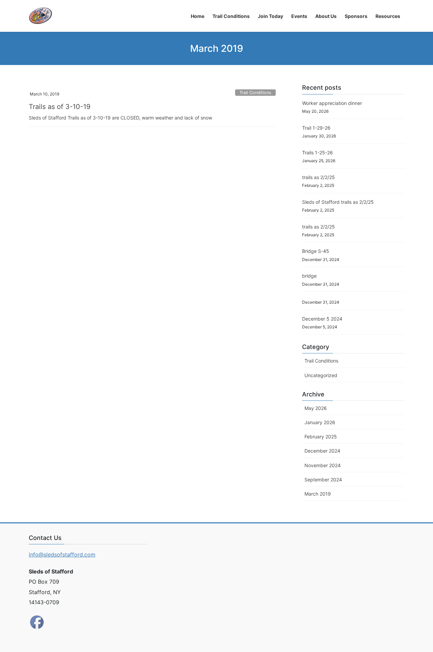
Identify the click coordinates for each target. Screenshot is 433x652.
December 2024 (322, 451)
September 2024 (323, 479)
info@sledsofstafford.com (62, 554)
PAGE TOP (416, 626)
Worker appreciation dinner (332, 103)
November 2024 (322, 465)
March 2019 (317, 494)
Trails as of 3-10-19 (59, 107)
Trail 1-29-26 (316, 128)
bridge (309, 276)
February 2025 (320, 436)
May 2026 (315, 408)
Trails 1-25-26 (317, 152)
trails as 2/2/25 (318, 177)
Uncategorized (320, 375)
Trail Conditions (255, 92)
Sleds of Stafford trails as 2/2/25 (338, 202)
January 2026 (319, 422)
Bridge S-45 (315, 251)
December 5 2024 (322, 319)
